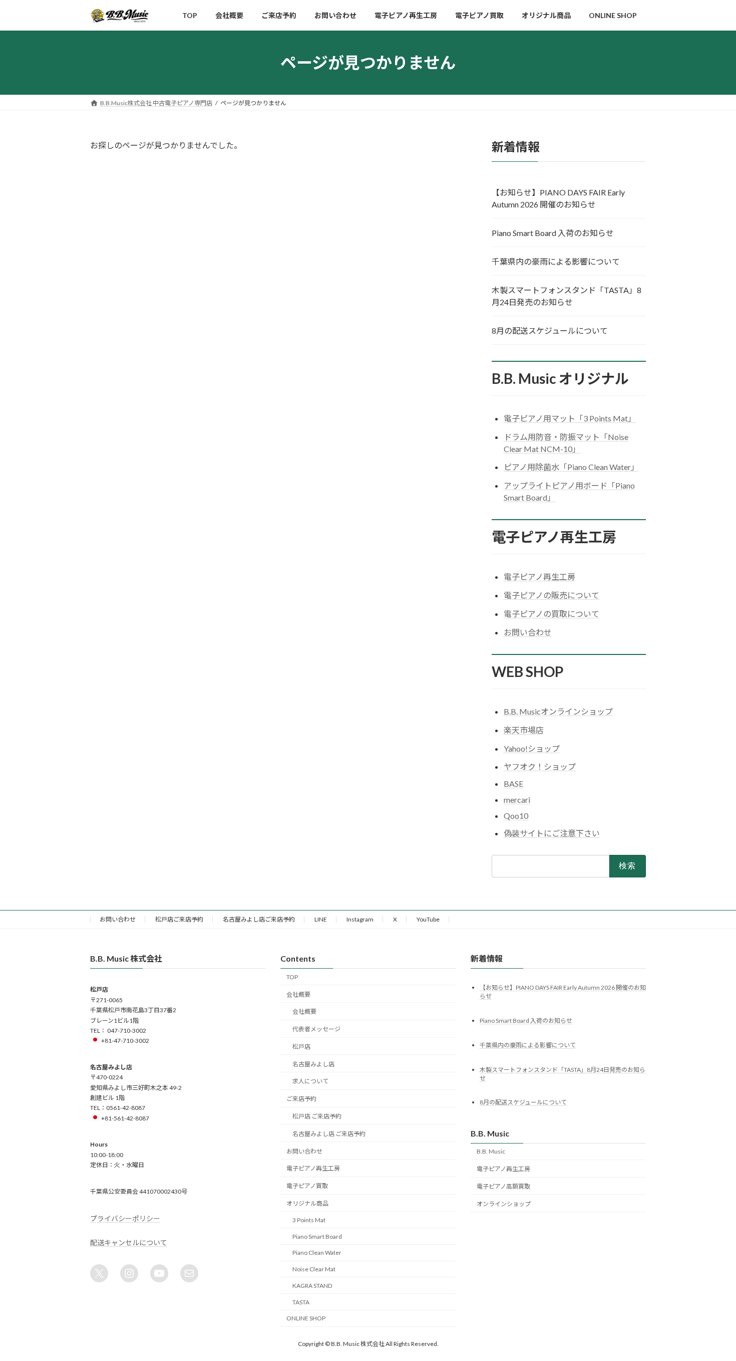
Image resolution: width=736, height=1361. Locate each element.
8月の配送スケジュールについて (550, 330)
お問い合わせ (528, 632)
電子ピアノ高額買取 (503, 1186)
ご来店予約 (301, 1098)
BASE (513, 784)
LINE (320, 919)
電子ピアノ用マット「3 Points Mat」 (570, 418)
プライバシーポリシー (125, 1218)
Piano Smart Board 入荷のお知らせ (553, 233)
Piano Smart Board (317, 1236)
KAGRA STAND (312, 1285)
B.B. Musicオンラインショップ (558, 711)
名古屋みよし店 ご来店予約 (328, 1133)
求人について (310, 1081)
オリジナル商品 (307, 1203)
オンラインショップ (504, 1203)
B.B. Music (491, 1151)
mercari (517, 799)
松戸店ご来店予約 (179, 919)
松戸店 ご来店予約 (316, 1116)
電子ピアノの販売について (551, 595)
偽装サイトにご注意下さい (552, 833)
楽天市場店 (524, 730)
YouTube (428, 919)
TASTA (300, 1301)
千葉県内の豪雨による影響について (556, 261)
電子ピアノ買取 (307, 1186)
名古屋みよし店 (313, 1063)
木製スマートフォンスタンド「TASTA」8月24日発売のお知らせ (566, 296)
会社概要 (298, 994)
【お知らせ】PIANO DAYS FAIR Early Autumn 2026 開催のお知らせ (558, 198)
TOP (292, 976)
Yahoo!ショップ (532, 748)
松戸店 (301, 1046)
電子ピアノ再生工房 (539, 577)
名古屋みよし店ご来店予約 (259, 919)
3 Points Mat (308, 1219)
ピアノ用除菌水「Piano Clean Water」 (571, 467)
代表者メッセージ (316, 1029)
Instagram (360, 919)
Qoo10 (516, 815)
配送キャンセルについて (128, 1242)
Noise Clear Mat (313, 1269)
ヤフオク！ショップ (540, 767)
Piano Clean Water (316, 1252)
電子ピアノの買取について (551, 613)
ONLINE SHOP (305, 1318)
